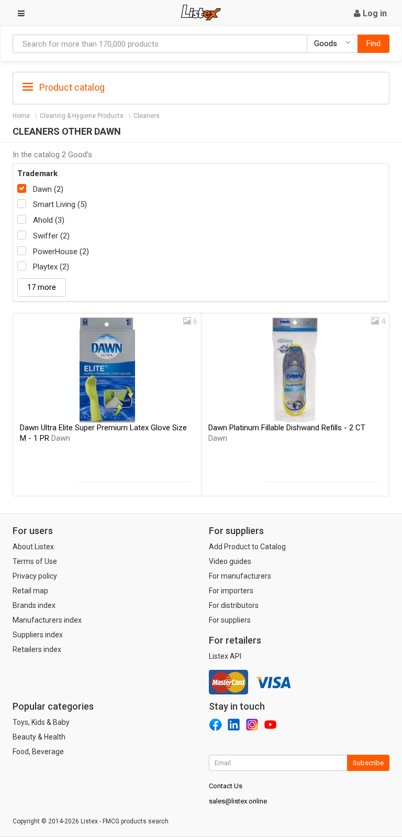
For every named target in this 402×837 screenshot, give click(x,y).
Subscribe (368, 763)
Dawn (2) (48, 189)
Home (21, 115)
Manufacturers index (47, 620)
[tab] (201, 86)
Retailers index (37, 649)
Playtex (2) (51, 266)
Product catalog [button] (71, 87)
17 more (41, 287)
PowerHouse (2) (61, 251)
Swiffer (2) (51, 236)
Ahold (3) (48, 220)
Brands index (34, 605)
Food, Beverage (38, 751)
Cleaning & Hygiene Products (82, 115)
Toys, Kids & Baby (41, 722)
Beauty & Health (39, 737)
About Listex (33, 546)
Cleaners (146, 115)
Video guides (230, 561)
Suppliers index (38, 635)
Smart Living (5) (60, 204)
